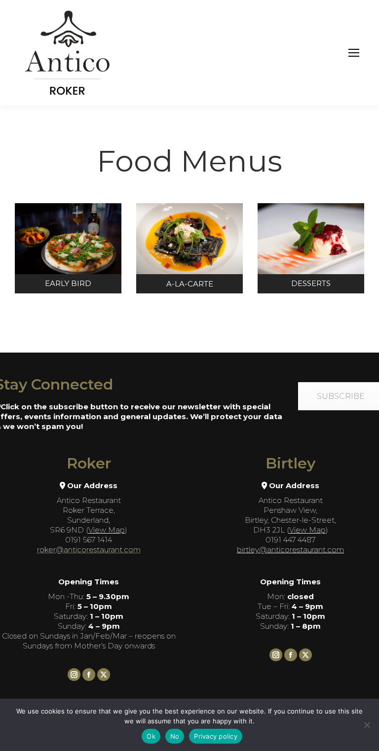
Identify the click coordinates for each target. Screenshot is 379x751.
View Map (106, 530)
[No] (367, 725)
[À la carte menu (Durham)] (189, 248)
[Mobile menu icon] (353, 52)
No (175, 736)
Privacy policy (215, 736)
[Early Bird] (68, 248)
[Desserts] (311, 248)
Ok (151, 736)
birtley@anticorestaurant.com (290, 549)
